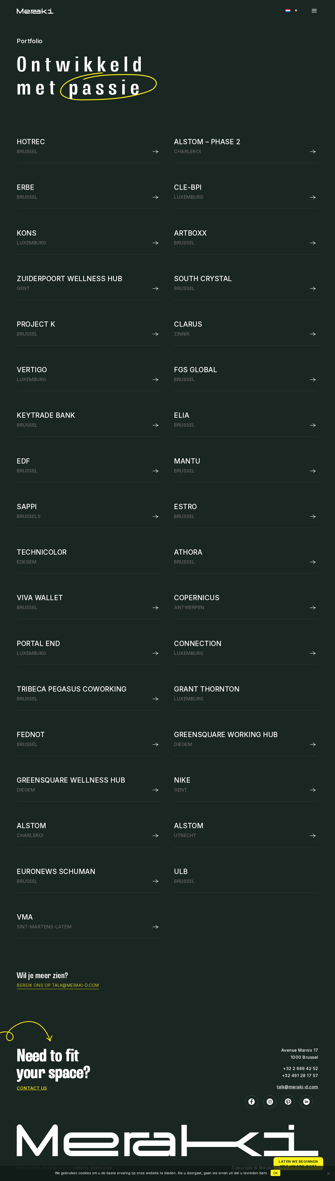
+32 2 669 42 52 (300, 1068)
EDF (23, 461)
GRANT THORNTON (206, 689)
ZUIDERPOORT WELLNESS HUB (69, 279)
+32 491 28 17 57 (300, 1075)
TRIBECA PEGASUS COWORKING (72, 689)
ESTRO (185, 507)
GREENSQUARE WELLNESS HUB (71, 780)
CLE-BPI (188, 187)
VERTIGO (32, 370)
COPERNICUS (196, 598)
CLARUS (188, 324)
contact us (32, 1088)
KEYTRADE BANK (46, 415)
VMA (25, 917)
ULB (181, 871)
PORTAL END (38, 643)
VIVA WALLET (40, 598)
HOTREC (31, 142)
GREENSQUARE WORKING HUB (226, 735)
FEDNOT (31, 735)
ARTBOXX (190, 233)
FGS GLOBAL (195, 370)
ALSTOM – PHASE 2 (207, 142)
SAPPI (27, 507)
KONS (26, 233)
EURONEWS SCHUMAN (56, 871)
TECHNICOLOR (42, 552)
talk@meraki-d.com (297, 1086)
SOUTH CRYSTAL (203, 279)
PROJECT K (36, 324)
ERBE (25, 187)
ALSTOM (31, 826)
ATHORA (188, 552)
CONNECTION (197, 643)
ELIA (181, 415)
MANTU (187, 461)
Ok (275, 1173)
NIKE (182, 780)
